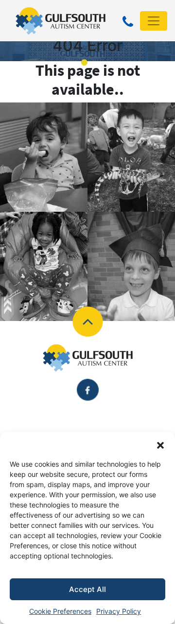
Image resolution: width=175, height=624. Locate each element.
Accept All (87, 589)
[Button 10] (153, 21)
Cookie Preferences (60, 611)
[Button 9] (128, 22)
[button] (160, 444)
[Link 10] (60, 20)
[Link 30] (87, 321)
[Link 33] (88, 389)
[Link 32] (88, 357)
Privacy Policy (118, 611)
